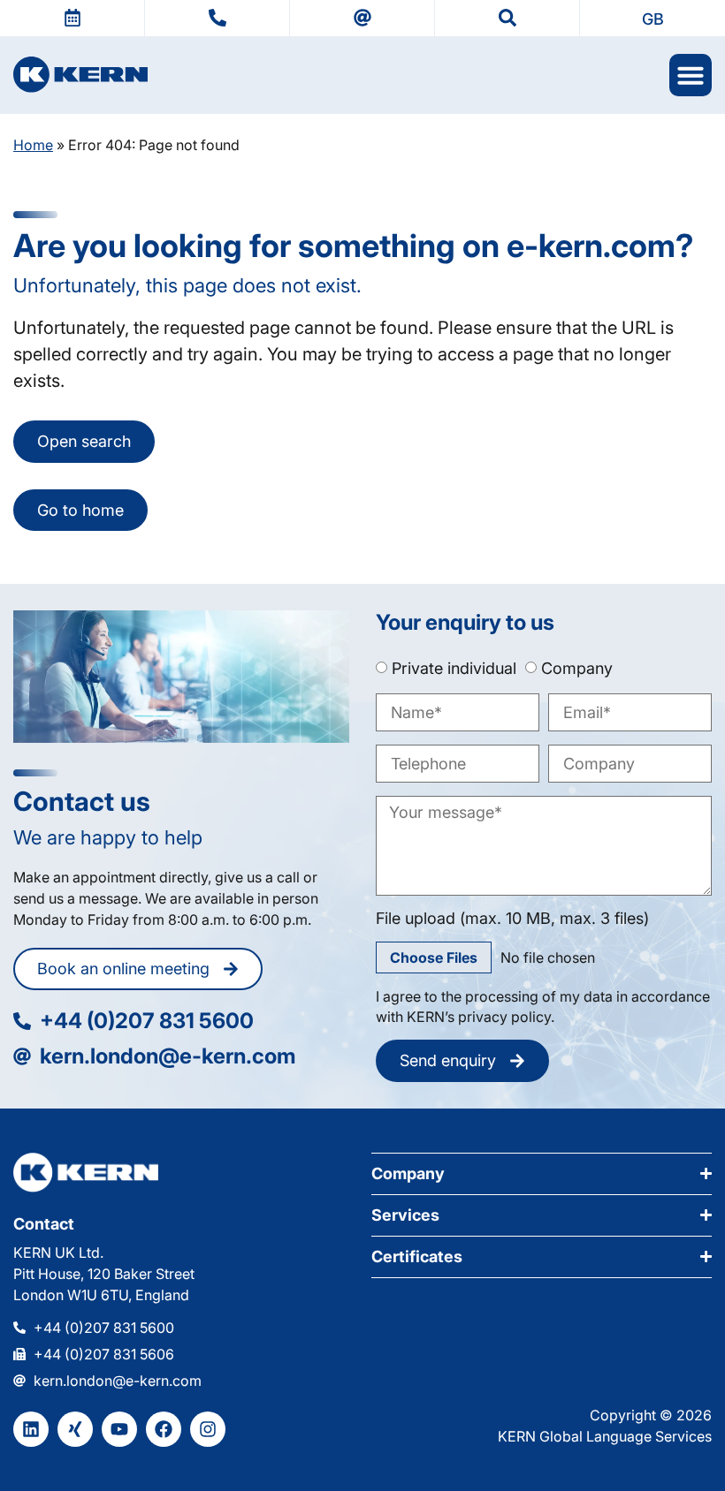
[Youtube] (119, 1429)
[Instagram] (207, 1429)
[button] (652, 18)
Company (577, 668)
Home (33, 145)
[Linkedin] (31, 1429)
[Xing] (75, 1429)
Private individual (454, 668)
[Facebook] (163, 1429)
